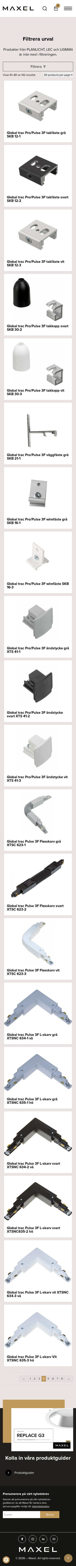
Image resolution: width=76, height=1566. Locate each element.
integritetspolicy (40, 1506)
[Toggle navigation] (68, 8)
